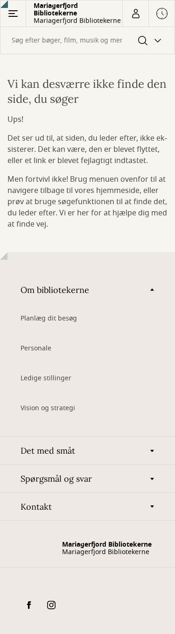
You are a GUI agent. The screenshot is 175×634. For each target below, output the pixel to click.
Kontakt (36, 506)
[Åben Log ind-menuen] (135, 13)
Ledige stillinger (46, 378)
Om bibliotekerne (55, 290)
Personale (36, 348)
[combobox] (87, 40)
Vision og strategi (48, 408)
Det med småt (48, 450)
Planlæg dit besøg (49, 318)
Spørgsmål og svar (56, 478)
